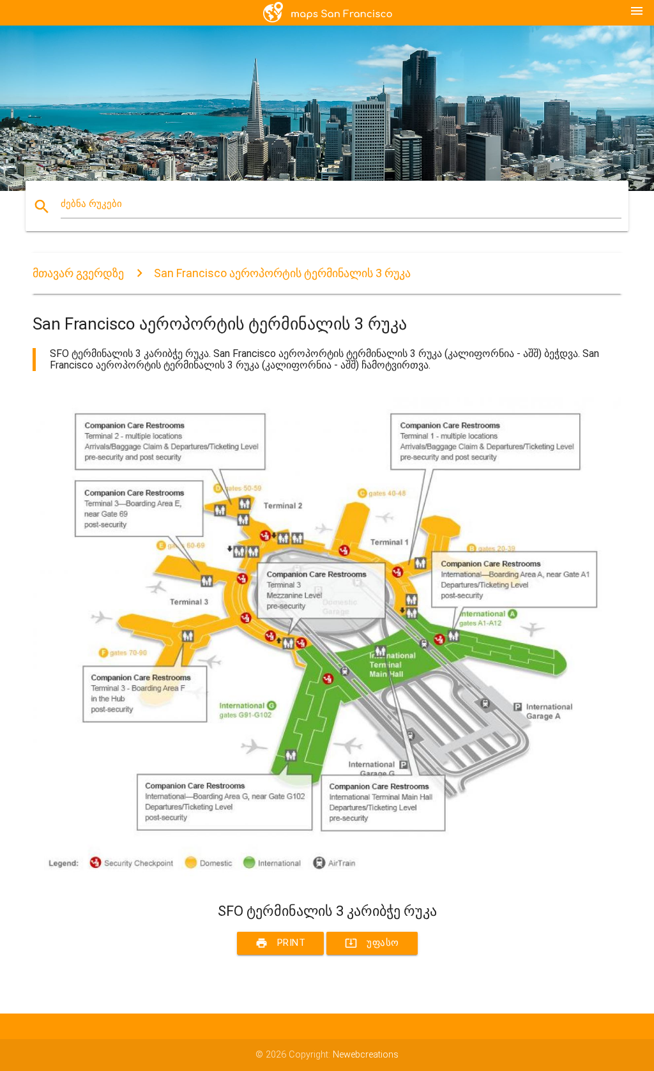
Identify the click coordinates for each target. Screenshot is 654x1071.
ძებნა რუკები (91, 204)
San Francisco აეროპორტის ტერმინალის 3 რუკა (282, 273)
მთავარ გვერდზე (78, 273)
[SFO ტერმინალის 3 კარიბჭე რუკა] (327, 879)
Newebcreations (366, 1054)
